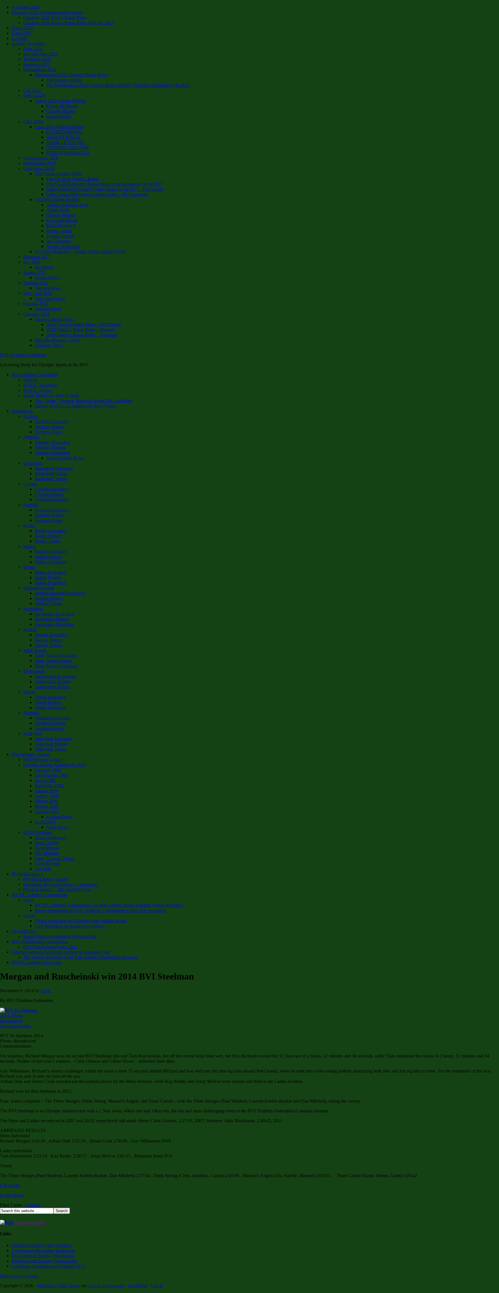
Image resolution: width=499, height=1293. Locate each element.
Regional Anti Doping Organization (44, 1260)
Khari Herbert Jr (61, 225)
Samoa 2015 (34, 272)
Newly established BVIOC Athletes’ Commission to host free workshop (100, 910)
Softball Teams (48, 603)
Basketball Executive (54, 468)
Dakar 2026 (22, 27)
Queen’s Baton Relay (54, 319)
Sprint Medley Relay (65, 457)
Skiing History (48, 577)
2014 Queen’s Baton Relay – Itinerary (81, 329)
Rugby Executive (50, 530)
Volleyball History (51, 743)
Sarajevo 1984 (48, 769)
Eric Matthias (47, 853)
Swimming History (52, 619)
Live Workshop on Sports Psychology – (71, 925)
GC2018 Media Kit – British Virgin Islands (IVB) (80, 251)
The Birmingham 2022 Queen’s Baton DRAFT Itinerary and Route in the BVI (118, 85)
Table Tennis (34, 650)
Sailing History (48, 556)
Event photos (12, 1195)
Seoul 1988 (45, 780)
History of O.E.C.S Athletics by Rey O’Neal (75, 405)
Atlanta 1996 (46, 790)
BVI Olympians (37, 832)
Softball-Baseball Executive (60, 593)
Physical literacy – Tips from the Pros (57, 889)
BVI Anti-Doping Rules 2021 (50, 946)
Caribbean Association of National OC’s (48, 1266)
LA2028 (19, 38)
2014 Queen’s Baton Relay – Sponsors (81, 334)
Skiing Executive (50, 572)
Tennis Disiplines (50, 707)
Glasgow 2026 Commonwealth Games (47, 12)
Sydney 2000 (47, 795)
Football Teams (49, 520)
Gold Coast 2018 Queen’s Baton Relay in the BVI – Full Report (104, 189)
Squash (29, 629)
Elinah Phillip (58, 116)
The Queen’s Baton (64, 79)
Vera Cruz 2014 (37, 293)
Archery (30, 416)
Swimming (33, 608)
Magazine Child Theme (58, 1285)
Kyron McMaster (62, 105)
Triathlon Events (50, 728)
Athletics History (50, 447)
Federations (22, 411)
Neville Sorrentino (63, 246)
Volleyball (32, 733)
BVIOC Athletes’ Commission (39, 894)
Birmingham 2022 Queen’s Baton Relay (71, 74)
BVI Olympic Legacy (43, 759)
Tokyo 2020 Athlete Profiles (60, 100)
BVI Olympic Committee (23, 355)
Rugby (29, 525)
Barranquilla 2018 (39, 163)
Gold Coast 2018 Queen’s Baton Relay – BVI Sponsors (97, 194)
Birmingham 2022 (39, 69)
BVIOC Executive (40, 385)
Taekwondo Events (52, 686)
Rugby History (48, 535)
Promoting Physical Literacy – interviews (60, 884)
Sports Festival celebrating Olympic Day (60, 936)
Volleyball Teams (50, 749)
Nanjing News (48, 308)
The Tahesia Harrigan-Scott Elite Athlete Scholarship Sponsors (80, 957)
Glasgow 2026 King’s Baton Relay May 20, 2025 (68, 22)
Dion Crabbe (46, 842)
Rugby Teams (47, 541)
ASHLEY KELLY (63, 137)
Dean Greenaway (51, 837)
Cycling (30, 483)
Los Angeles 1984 (51, 775)
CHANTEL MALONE (68, 147)
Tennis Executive (50, 697)
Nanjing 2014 (35, 303)
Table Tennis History (54, 660)
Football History (49, 515)
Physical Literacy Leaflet (45, 879)
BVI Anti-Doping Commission (40, 941)
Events (29, 915)
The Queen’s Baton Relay (58, 173)
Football (30, 504)
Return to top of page (19, 1275)
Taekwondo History (53, 681)
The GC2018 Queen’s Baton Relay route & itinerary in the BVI (104, 183)
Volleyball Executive (53, 738)
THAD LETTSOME (65, 142)
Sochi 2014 (45, 821)
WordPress (137, 1285)
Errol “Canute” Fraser (55, 858)
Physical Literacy (27, 873)
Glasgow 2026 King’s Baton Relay (55, 17)
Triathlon (31, 712)
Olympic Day (24, 931)
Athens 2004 (46, 801)
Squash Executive (51, 634)
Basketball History (51, 473)
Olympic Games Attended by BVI (54, 764)
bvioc (46, 990)
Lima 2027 (21, 33)
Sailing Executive (51, 551)
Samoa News (47, 277)
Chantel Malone (60, 111)
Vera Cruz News (50, 298)
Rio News (44, 267)
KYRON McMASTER (68, 152)
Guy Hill (43, 868)
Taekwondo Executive (55, 676)
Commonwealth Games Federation (43, 1250)
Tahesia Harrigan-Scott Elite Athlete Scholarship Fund (61, 951)
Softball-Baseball (38, 587)
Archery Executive (52, 421)
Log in (157, 1285)
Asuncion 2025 (26, 7)
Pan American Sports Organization (43, 1255)
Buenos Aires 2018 (40, 157)
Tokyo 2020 (34, 95)
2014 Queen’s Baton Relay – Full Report (83, 324)
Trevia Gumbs (59, 230)
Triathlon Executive (52, 717)
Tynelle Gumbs (60, 235)
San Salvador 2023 (40, 53)
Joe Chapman (58, 241)
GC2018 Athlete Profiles (57, 199)
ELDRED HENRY (64, 131)
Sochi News (57, 827)
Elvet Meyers (47, 847)
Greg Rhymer (47, 863)
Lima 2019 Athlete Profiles (59, 126)
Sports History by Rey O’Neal (51, 395)
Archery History (49, 426)
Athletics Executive (52, 442)
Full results (10, 1185)
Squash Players (48, 645)
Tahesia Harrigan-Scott (67, 204)
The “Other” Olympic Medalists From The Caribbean (83, 400)
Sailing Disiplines (51, 561)
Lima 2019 (33, 121)
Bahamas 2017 (36, 256)
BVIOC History (38, 390)
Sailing (29, 546)
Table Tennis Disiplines (56, 665)
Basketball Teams (51, 478)
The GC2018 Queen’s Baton (72, 178)
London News (59, 816)
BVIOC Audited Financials (37, 962)
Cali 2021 (32, 90)
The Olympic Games (31, 754)
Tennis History (48, 702)
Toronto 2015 (35, 282)
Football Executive (52, 509)
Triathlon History (50, 723)
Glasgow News (49, 345)
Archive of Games (28, 43)
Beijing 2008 (46, 806)
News (28, 899)
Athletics (31, 437)
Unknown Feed (29, 1222)
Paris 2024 (32, 48)
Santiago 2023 (36, 64)
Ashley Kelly (58, 209)
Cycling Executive (51, 489)
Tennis (29, 691)
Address (30, 379)
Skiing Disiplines (50, 582)
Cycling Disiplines (51, 499)
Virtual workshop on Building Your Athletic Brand (81, 920)
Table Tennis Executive (56, 655)
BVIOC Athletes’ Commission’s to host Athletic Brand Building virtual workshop (109, 905)
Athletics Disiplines (52, 452)
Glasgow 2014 (36, 313)
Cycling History (49, 494)
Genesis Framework (105, 1285)
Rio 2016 (31, 261)
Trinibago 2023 (37, 59)
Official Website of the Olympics (41, 1245)
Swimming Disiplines (54, 624)
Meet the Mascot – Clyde (58, 339)
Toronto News (48, 287)
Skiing (29, 567)
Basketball (32, 463)
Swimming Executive (54, 613)
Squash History (49, 639)
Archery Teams (49, 431)
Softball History (49, 598)
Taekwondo (34, 671)
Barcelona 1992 (49, 785)
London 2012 (47, 811)
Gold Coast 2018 (38, 168)
